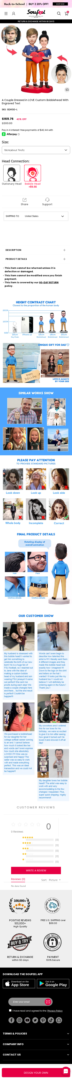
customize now (36, 1072)
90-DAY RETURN (49, 282)
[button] (6, 13)
